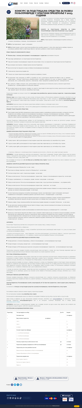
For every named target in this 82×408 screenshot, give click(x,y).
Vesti (21, 3)
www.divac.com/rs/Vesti (13, 301)
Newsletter (27, 398)
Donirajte (67, 3)
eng (74, 3)
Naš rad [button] (36, 3)
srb (72, 3)
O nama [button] (31, 3)
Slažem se (77, 406)
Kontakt (26, 3)
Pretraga (60, 3)
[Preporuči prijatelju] (20, 384)
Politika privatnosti (55, 405)
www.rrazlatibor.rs (57, 298)
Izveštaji (41, 3)
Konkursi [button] (47, 3)
